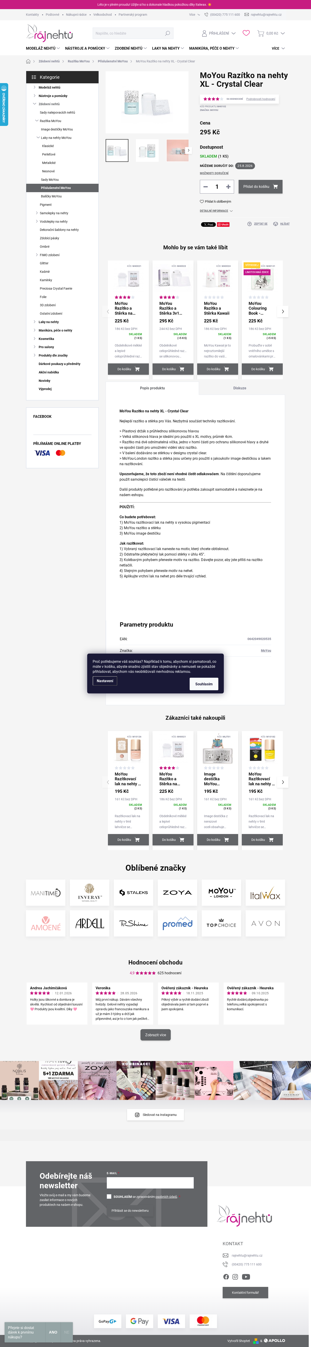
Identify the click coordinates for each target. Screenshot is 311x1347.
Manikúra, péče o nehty (55, 330)
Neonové (48, 171)
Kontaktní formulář (245, 1292)
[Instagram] (235, 1276)
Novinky (44, 381)
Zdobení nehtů (49, 104)
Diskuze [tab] (239, 388)
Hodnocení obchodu (155, 962)
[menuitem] (43, 48)
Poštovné (52, 14)
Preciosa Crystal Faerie (56, 288)
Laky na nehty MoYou (56, 138)
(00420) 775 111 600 (247, 1264)
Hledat (167, 33)
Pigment (46, 205)
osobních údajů (166, 1197)
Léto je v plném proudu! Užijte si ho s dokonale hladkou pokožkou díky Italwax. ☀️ (154, 4)
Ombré (44, 246)
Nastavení (105, 681)
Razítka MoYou (50, 121)
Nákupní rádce (76, 14)
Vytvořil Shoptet (238, 1341)
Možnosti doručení (214, 173)
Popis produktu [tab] (152, 388)
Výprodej (45, 389)
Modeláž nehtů (49, 87)
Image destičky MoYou (57, 129)
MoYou (266, 650)
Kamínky (46, 280)
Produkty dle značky (53, 355)
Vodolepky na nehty (54, 221)
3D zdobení (48, 305)
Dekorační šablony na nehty (59, 230)
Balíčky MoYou (51, 196)
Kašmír (45, 271)
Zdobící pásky (49, 238)
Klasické (48, 146)
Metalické (49, 163)
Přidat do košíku (256, 186)
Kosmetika (46, 339)
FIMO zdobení (49, 255)
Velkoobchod (102, 14)
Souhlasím (204, 684)
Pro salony (46, 347)
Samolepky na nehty (54, 213)
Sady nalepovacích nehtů (57, 112)
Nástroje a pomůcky (53, 96)
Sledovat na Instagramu (160, 1115)
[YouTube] (246, 1276)
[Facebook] (226, 1276)
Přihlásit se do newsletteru (130, 1210)
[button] (282, 311)
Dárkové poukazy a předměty (59, 364)
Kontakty (32, 14)
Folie (43, 297)
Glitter (44, 263)
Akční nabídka (49, 372)
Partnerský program (133, 14)
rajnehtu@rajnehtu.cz (247, 1255)
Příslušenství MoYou (56, 188)
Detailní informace (214, 210)
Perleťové (48, 154)
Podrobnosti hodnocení (260, 99)
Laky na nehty (49, 322)
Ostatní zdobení (51, 313)
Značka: (209, 110)
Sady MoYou (50, 179)
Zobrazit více (155, 1035)
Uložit (225, 224)
